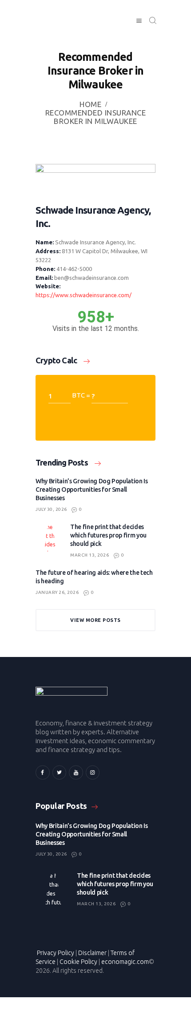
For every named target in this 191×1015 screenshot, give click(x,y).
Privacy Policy (55, 952)
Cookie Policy (78, 961)
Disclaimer (92, 952)
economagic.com (125, 961)
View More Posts (95, 620)
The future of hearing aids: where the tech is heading (94, 577)
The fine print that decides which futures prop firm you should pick (108, 535)
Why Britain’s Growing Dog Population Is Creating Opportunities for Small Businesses (92, 490)
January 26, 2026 (57, 592)
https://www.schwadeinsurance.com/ (83, 295)
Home (90, 104)
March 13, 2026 (89, 555)
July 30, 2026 (51, 509)
